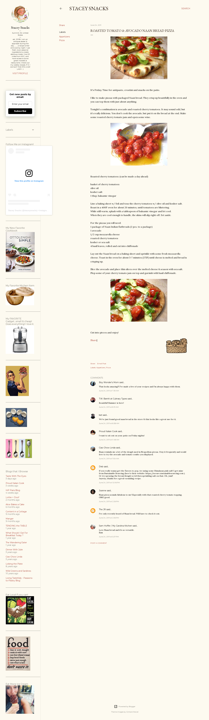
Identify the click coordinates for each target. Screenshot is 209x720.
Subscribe (20, 111)
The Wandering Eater (16, 542)
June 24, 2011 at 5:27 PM (109, 537)
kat (100, 415)
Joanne (102, 490)
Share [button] (62, 25)
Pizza (62, 40)
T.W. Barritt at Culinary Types (113, 398)
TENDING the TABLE (16, 525)
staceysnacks (31, 210)
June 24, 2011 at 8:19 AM (109, 407)
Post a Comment (98, 543)
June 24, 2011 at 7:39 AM (109, 391)
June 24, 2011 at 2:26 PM (109, 501)
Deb (101, 466)
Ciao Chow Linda (107, 447)
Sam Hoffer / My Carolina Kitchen (115, 525)
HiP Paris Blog (13, 490)
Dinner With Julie (14, 549)
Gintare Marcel (132, 712)
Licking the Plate (14, 564)
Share (93, 340)
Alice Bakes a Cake (15, 504)
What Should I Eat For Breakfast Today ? (17, 534)
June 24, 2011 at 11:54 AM (109, 458)
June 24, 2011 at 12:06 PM (109, 482)
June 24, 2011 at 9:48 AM (109, 440)
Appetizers (64, 36)
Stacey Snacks (88, 8)
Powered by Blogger (127, 706)
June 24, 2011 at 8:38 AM (109, 423)
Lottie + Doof (12, 497)
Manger (10, 518)
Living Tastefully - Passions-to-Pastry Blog (19, 579)
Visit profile (20, 73)
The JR (102, 509)
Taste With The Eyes (16, 476)
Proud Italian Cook (108, 431)
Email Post (101, 363)
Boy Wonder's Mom (109, 382)
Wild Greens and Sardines (18, 571)
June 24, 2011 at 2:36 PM (109, 518)
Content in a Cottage (16, 511)
